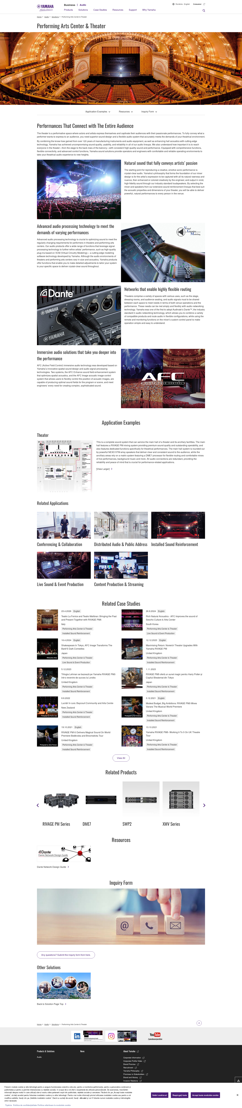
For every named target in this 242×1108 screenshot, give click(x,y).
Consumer (197, 4)
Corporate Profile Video (132, 1061)
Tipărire (8, 1105)
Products (68, 9)
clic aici (83, 1097)
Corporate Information (132, 1057)
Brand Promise (129, 1064)
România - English (183, 4)
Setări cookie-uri (159, 1095)
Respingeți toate (180, 1095)
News (82, 1051)
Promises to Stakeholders (133, 1074)
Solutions (83, 9)
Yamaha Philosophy (131, 1070)
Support (133, 9)
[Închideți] (237, 1095)
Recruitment (128, 1067)
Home (39, 17)
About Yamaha (129, 1051)
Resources (117, 9)
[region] (121, 1095)
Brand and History (130, 1077)
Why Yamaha (149, 9)
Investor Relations (130, 1080)
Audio (83, 4)
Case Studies (100, 9)
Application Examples (96, 111)
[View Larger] (103, 469)
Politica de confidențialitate (25, 1105)
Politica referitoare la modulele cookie (54, 1105)
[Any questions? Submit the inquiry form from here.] (121, 917)
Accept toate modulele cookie (205, 1095)
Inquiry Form (147, 111)
